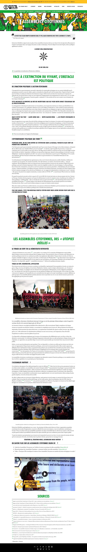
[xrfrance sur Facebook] (40, 547)
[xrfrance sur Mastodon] (35, 547)
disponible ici (63, 447)
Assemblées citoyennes (40, 11)
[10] (25, 181)
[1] (12, 96)
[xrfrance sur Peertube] (37, 547)
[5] (41, 138)
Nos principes (30, 11)
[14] (19, 350)
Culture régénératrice (57, 11)
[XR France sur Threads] (46, 549)
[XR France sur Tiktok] (43, 549)
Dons (63, 6)
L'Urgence (33, 6)
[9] (53, 179)
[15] (64, 350)
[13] (41, 322)
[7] (20, 156)
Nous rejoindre (48, 6)
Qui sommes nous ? (23, 6)
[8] (52, 171)
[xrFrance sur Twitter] (43, 547)
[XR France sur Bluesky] (41, 549)
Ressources (80, 6)
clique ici (72, 1)
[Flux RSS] (49, 549)
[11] (32, 252)
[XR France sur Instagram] (38, 549)
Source (52, 501)
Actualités (56, 6)
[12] (56, 257)
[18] (23, 380)
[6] (42, 148)
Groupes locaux (71, 6)
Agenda (39, 6)
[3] (24, 122)
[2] (24, 98)
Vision (48, 11)
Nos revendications (20, 11)
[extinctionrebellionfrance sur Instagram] (46, 547)
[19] (31, 380)
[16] (48, 365)
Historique (66, 11)
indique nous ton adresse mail (34, 1)
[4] (63, 126)
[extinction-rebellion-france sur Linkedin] (49, 547)
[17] (48, 367)
